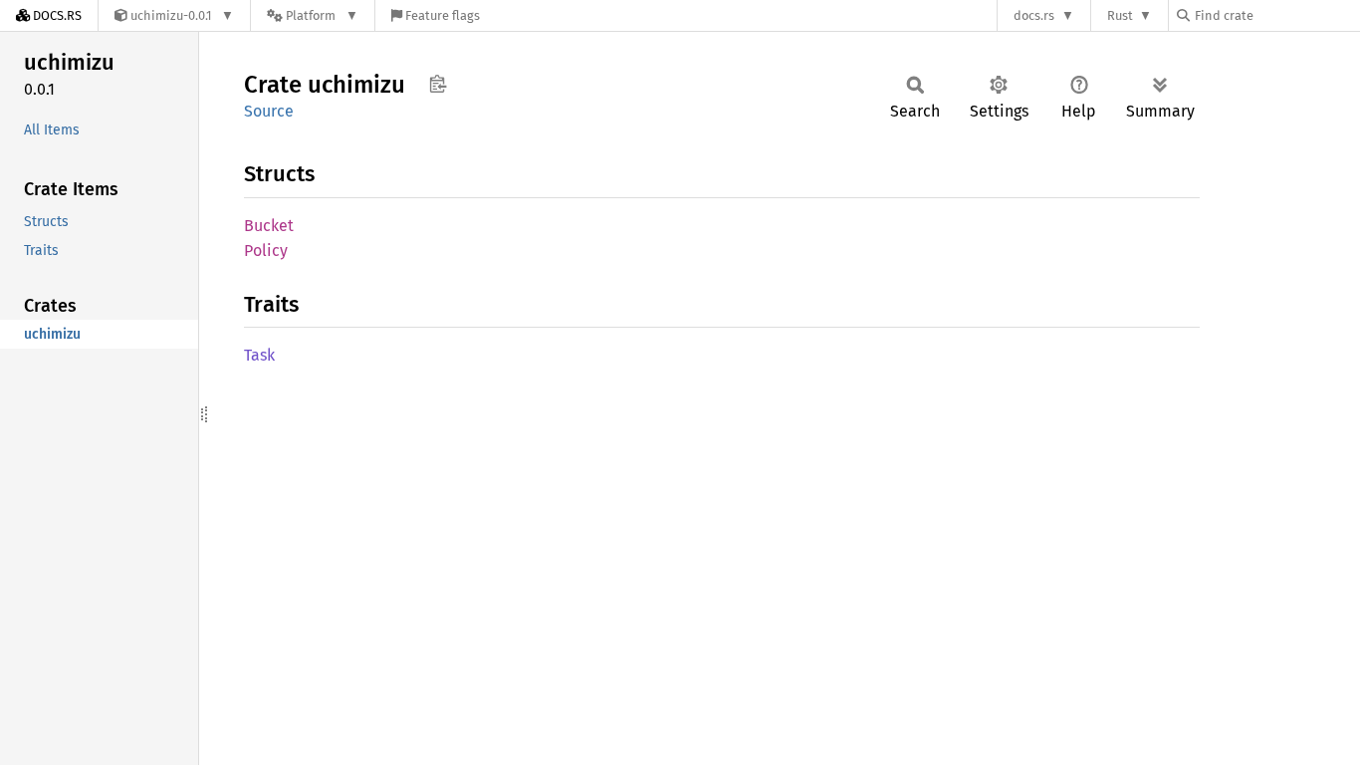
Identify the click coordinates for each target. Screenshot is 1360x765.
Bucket (269, 225)
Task (259, 355)
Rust (1120, 15)
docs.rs (1034, 15)
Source (269, 111)
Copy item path (437, 84)
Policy (266, 250)
